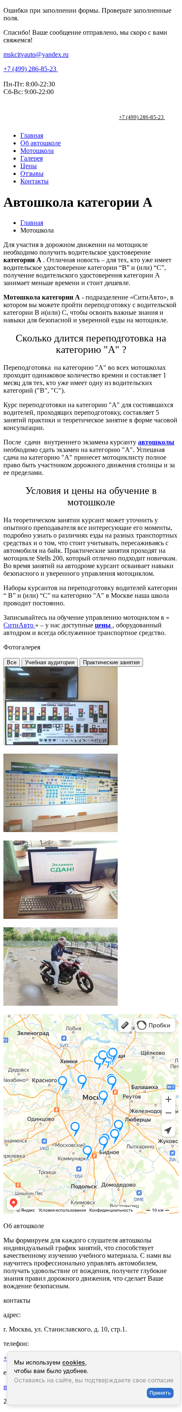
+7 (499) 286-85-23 (30, 68)
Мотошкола (37, 150)
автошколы (156, 442)
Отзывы (32, 173)
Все (12, 662)
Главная (31, 135)
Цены (28, 165)
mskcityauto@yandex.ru (36, 54)
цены (104, 625)
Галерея (31, 158)
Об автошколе (40, 143)
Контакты (34, 181)
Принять (160, 1393)
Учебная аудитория (49, 662)
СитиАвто (19, 625)
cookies (73, 1362)
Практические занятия (111, 662)
